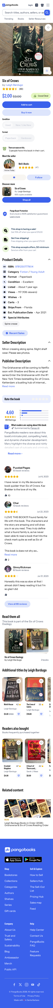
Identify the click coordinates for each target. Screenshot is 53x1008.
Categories (11, 886)
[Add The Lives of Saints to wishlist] (41, 681)
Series (8, 904)
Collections (11, 880)
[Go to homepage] (10, 5)
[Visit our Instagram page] (26, 984)
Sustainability (12, 945)
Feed (33, 908)
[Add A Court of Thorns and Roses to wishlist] (41, 742)
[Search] (47, 12)
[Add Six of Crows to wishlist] (48, 27)
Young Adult (37, 271)
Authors (9, 892)
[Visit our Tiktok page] (38, 984)
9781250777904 (24, 266)
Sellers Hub (36, 880)
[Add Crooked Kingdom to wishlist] (18, 742)
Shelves (9, 898)
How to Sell (36, 874)
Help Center (37, 929)
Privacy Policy (34, 996)
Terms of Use (19, 996)
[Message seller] (14, 177)
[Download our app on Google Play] (33, 859)
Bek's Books (24, 163)
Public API (10, 969)
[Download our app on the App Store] (14, 859)
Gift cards (10, 910)
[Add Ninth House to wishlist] (18, 681)
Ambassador (12, 957)
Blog (7, 951)
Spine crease (11, 323)
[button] (26, 260)
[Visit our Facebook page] (14, 984)
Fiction (24, 271)
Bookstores (11, 874)
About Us (10, 929)
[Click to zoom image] (26, 49)
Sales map (36, 902)
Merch (8, 963)
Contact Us (36, 935)
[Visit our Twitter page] (20, 984)
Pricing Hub (37, 896)
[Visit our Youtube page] (32, 984)
